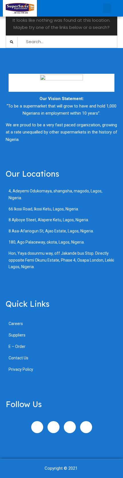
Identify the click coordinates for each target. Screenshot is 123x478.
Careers (16, 323)
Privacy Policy (21, 369)
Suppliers (17, 335)
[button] (107, 8)
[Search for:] (61, 42)
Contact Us (18, 358)
